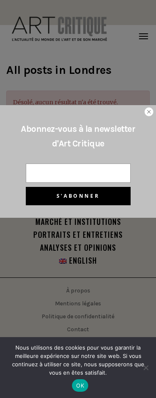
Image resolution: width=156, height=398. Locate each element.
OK (80, 385)
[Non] (145, 367)
